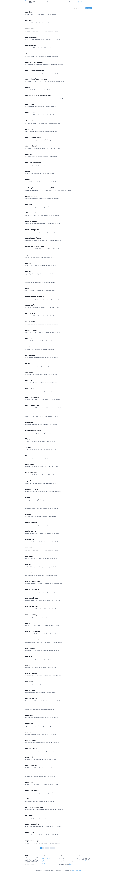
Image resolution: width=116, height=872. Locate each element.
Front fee (27, 564)
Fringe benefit (29, 715)
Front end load (29, 690)
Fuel (25, 456)
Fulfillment (28, 205)
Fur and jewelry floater (32, 238)
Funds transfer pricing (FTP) (34, 246)
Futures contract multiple (33, 62)
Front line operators (31, 590)
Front (26, 707)
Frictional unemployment (33, 807)
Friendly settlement (31, 791)
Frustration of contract (32, 431)
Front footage (29, 573)
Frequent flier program (32, 841)
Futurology (28, 12)
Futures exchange (30, 37)
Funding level (29, 389)
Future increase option (32, 163)
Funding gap (28, 380)
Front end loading (30, 615)
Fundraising (28, 372)
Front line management (33, 581)
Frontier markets (30, 523)
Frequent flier (29, 832)
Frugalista (28, 481)
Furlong (27, 171)
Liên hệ (43, 863)
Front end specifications (33, 640)
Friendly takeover (30, 765)
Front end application (32, 673)
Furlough (27, 179)
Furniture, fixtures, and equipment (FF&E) (39, 188)
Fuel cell (27, 347)
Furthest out (28, 129)
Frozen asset (29, 464)
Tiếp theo (52, 848)
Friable (26, 799)
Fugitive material (30, 196)
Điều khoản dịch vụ (46, 858)
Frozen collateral (30, 472)
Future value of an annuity (34, 71)
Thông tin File (49, 2)
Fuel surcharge (29, 313)
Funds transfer (29, 305)
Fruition (27, 498)
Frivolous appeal (30, 740)
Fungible (27, 263)
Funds (26, 288)
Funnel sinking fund (31, 230)
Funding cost (29, 414)
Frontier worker (30, 531)
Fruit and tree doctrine (32, 489)
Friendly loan (29, 782)
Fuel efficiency (29, 355)
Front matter (29, 548)
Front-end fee (29, 682)
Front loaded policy (31, 606)
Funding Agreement (31, 405)
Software (58, 2)
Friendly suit (28, 757)
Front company (29, 648)
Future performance (31, 121)
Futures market (30, 45)
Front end (27, 665)
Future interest (29, 112)
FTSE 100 (27, 447)
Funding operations (31, 397)
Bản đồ (70, 864)
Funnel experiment (31, 221)
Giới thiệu (44, 861)
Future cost (28, 154)
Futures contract (30, 54)
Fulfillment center (30, 213)
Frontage (27, 514)
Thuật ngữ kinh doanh (82, 2)
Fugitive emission (30, 330)
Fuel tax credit (29, 322)
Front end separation (32, 631)
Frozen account (30, 506)
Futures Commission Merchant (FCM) (37, 96)
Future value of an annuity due (35, 79)
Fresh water (28, 816)
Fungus (27, 280)
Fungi (26, 255)
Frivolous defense (30, 749)
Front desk (28, 657)
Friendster (28, 774)
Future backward (30, 146)
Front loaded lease (31, 598)
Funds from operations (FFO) (34, 297)
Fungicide (27, 271)
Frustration (28, 422)
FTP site (27, 439)
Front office (28, 556)
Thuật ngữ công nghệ (68, 2)
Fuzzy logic (28, 20)
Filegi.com (31, 1)
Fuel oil (27, 364)
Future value (29, 104)
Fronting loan (29, 539)
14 (48, 848)
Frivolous (27, 732)
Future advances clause (32, 138)
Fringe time (28, 724)
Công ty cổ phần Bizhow (76, 870)
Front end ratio (29, 623)
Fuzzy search (29, 29)
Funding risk (28, 338)
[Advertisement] (82, 20)
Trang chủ (42, 2)
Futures (27, 87)
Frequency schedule (31, 824)
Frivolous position (30, 698)
